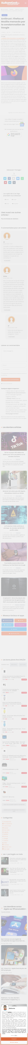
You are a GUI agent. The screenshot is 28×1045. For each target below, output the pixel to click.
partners (10, 1012)
